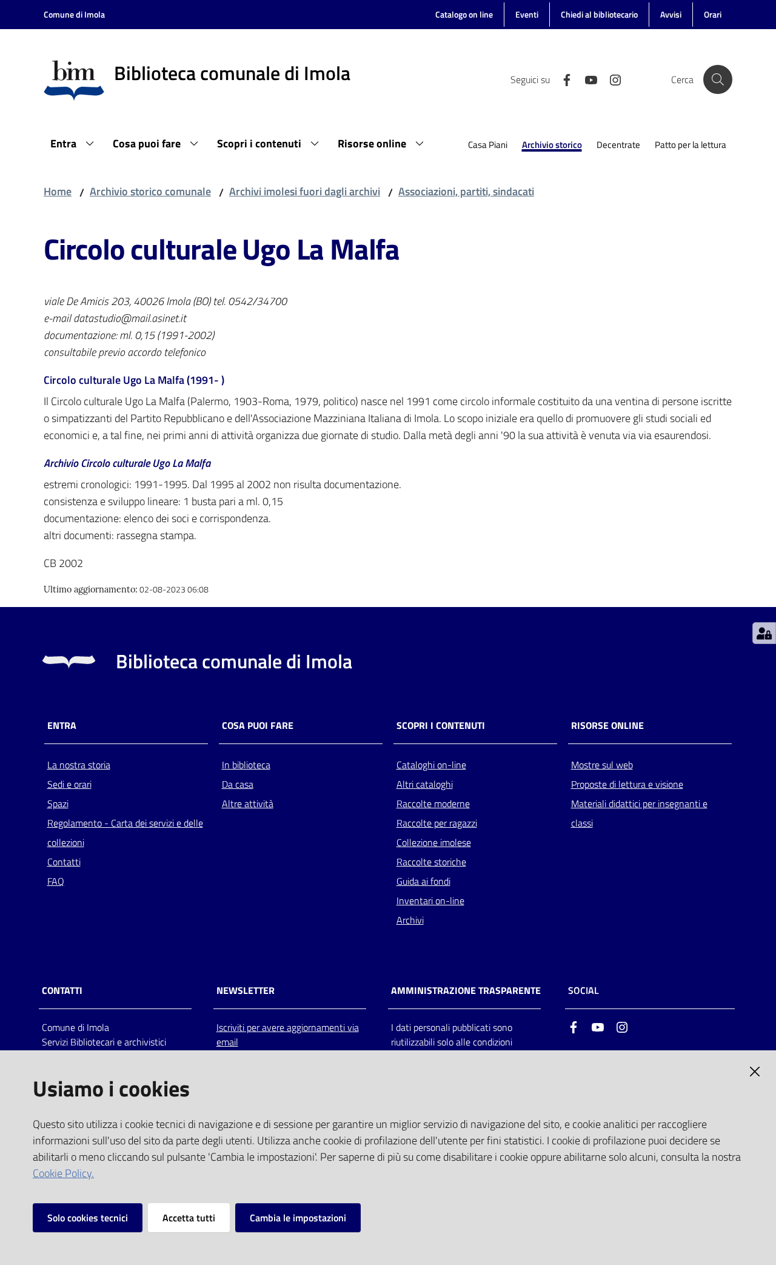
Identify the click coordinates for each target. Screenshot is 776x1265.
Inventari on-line (430, 900)
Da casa (237, 784)
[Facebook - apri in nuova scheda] (562, 79)
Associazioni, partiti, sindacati (466, 191)
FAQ (55, 881)
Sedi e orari (69, 784)
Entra (61, 726)
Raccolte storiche (431, 861)
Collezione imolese (433, 842)
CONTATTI (62, 991)
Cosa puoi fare (257, 726)
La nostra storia (78, 764)
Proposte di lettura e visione (627, 784)
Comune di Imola (74, 14)
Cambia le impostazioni (298, 1217)
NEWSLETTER (245, 991)
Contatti (64, 861)
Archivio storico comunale (150, 191)
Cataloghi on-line (431, 764)
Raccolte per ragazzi (436, 823)
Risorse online (607, 726)
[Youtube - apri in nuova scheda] (586, 79)
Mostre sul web (602, 764)
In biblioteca (246, 764)
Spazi (58, 803)
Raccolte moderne (433, 803)
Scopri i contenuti (440, 726)
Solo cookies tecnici (87, 1217)
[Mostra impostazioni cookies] (764, 633)
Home (58, 191)
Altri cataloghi (424, 784)
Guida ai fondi (423, 881)
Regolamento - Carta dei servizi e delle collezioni (125, 833)
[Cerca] (717, 79)
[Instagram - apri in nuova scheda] (610, 79)
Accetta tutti (188, 1217)
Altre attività (247, 803)
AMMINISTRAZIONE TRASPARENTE (466, 991)
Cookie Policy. (63, 1173)
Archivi (410, 920)
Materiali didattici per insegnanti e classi (639, 813)
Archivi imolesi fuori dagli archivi (304, 191)
